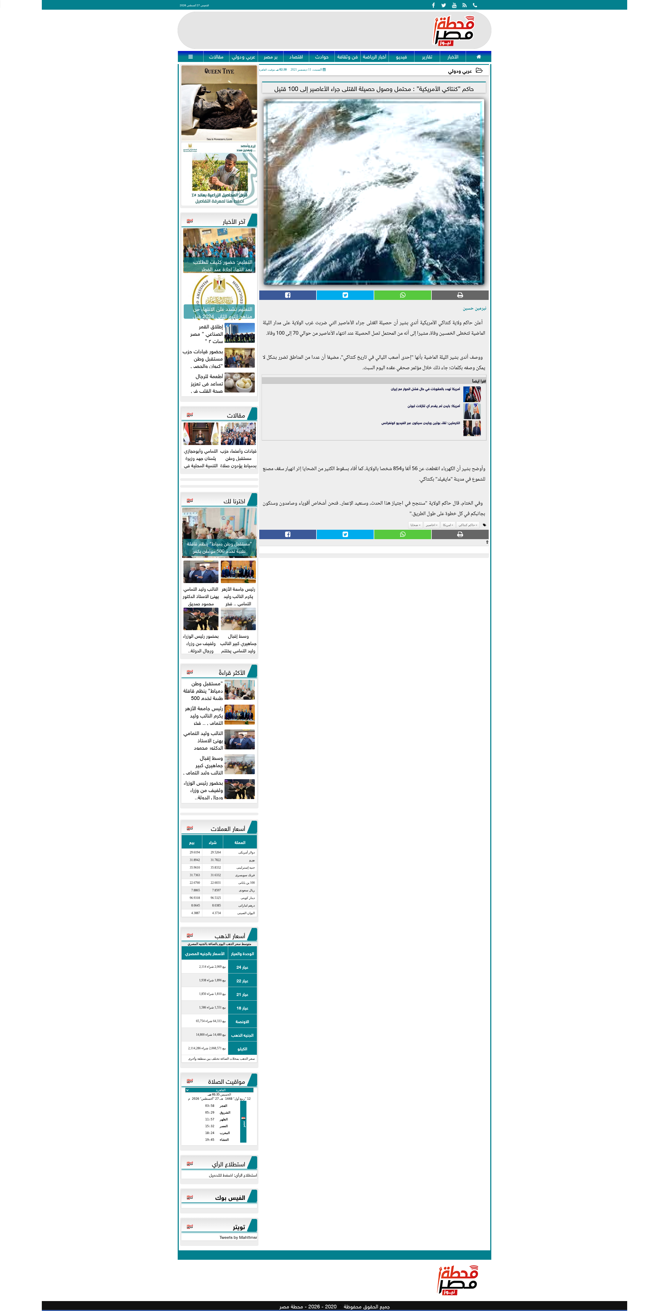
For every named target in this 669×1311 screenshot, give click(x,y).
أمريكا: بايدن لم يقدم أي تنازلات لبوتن (434, 405)
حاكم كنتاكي (467, 525)
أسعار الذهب (230, 934)
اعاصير (430, 525)
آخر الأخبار (234, 220)
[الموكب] (219, 103)
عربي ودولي (460, 70)
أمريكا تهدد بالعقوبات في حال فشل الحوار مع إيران (425, 388)
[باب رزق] (219, 174)
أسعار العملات (228, 827)
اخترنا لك (234, 500)
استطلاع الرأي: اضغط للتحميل (233, 1174)
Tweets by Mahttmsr (238, 1236)
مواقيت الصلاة (226, 1080)
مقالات (236, 414)
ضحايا (414, 525)
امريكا (447, 525)
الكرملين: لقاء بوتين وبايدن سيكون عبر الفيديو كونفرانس (421, 422)
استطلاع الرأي (228, 1163)
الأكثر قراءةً (232, 671)
